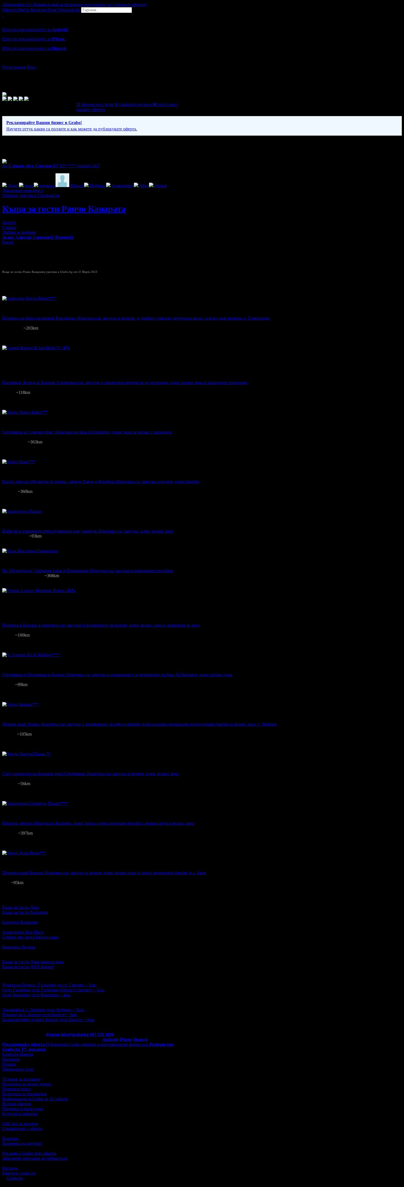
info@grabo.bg (75, 1034)
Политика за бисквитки (24, 1094)
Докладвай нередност (22, 190)
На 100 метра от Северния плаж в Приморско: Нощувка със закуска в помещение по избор (87, 570)
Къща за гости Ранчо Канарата (64, 209)
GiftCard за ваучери (20, 1123)
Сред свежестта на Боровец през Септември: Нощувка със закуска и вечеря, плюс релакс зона (90, 773)
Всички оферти (16, 1103)
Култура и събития (19, 1113)
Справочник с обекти (22, 1128)
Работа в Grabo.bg (19, 1173)
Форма (53, 1034)
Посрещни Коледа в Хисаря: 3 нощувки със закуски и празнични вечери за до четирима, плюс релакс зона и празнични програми (124, 382)
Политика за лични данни (26, 1084)
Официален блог (18, 1069)
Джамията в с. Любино (23, 1009)
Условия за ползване (21, 1079)
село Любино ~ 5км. (65, 1009)
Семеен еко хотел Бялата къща (30, 937)
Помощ (9, 1064)
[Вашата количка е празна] (2, 15)
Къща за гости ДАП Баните (28, 966)
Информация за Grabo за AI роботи (35, 1098)
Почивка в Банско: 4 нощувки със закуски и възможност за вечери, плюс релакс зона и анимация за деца (101, 625)
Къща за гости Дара (20, 907)
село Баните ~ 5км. (60, 1014)
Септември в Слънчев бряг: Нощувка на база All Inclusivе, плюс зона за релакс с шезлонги (87, 432)
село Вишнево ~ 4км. (51, 995)
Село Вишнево (16, 995)
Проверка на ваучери (22, 1143)
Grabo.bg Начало (17, 1054)
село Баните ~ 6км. (77, 1019)
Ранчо (7, 242)
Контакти (11, 1059)
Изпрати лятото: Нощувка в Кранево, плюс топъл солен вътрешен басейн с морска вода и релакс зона (98, 823)
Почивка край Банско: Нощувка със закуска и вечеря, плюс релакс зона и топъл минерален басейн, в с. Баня (104, 872)
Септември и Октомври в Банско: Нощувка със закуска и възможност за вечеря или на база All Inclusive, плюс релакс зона (117, 674)
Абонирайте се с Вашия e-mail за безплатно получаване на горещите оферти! (74, 4)
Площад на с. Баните (21, 1014)
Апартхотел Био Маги (23, 932)
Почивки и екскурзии (22, 1108)
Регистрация (14, 67)
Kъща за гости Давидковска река (33, 962)
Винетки (10, 1138)
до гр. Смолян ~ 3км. (76, 985)
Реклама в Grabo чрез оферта (29, 1153)
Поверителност (16, 1089)
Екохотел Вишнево (20, 922)
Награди (10, 1168)
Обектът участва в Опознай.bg (31, 195)
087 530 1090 (102, 1034)
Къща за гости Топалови (25, 912)
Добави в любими (19, 232)
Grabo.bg (15, 1178)
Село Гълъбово (16, 990)
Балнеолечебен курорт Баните (30, 1019)
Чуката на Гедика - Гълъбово (29, 985)
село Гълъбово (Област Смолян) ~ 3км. (68, 990)
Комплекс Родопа (18, 947)
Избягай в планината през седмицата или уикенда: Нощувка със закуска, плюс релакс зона (87, 531)
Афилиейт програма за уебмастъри (35, 1158)
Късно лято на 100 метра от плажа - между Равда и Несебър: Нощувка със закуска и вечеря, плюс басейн (100, 481)
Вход (31, 67)
